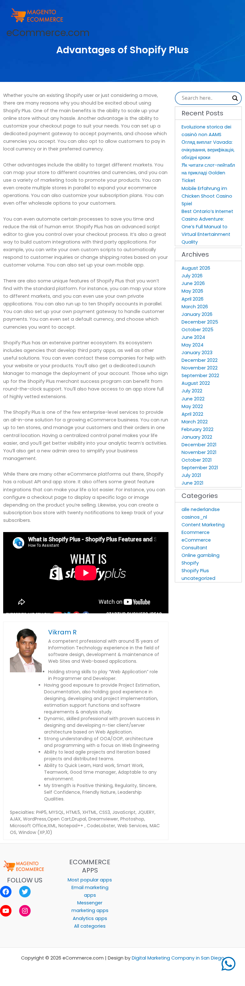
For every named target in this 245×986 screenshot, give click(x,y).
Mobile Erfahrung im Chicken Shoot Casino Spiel (207, 196)
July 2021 (191, 475)
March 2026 (195, 306)
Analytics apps (90, 918)
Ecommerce (196, 532)
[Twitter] (25, 891)
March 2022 (195, 422)
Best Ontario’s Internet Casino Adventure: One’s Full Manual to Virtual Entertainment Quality (207, 226)
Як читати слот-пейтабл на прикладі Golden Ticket (208, 173)
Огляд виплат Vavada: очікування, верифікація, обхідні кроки (208, 150)
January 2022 (197, 437)
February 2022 (197, 429)
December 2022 (200, 360)
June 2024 (193, 337)
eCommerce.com (48, 33)
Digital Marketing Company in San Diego (178, 958)
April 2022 (192, 414)
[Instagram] (25, 911)
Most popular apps (90, 880)
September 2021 (200, 467)
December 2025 (200, 322)
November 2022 (200, 368)
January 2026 (197, 314)
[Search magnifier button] (235, 98)
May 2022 (192, 406)
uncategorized (198, 578)
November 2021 (199, 452)
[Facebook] (5, 891)
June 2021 (192, 483)
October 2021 (197, 460)
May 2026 (192, 291)
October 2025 (197, 329)
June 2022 (193, 399)
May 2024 (193, 345)
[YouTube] (5, 911)
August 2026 (196, 268)
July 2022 (192, 391)
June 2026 (193, 283)
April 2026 (193, 299)
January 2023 (197, 352)
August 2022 (196, 383)
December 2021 (199, 445)
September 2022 (200, 375)
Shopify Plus (195, 570)
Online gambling (200, 555)
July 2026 (192, 276)
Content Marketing (203, 525)
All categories (90, 926)
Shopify (190, 563)
